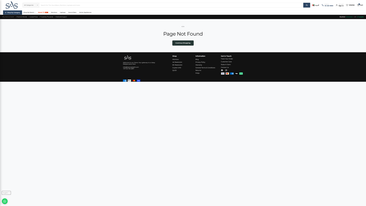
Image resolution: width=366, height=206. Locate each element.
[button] (360, 5)
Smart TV (43, 12)
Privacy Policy (200, 62)
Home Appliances (85, 12)
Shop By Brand (28, 12)
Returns (198, 70)
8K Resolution (177, 65)
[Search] (306, 5)
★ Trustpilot (360, 17)
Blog (197, 59)
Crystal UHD (176, 68)
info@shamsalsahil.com (131, 67)
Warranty (198, 65)
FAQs (197, 73)
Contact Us (225, 67)
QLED (174, 70)
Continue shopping (182, 43)
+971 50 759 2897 (128, 69)
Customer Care (226, 62)
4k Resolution (177, 62)
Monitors (54, 12)
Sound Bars (72, 12)
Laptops (62, 12)
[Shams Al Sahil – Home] (11, 5)
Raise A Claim (226, 64)
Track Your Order (227, 59)
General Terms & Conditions (205, 68)
